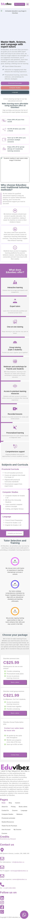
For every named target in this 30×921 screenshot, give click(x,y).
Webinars (19, 814)
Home (3, 803)
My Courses (17, 829)
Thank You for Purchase (9, 825)
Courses (15, 810)
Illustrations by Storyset (8, 839)
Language (24, 810)
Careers (17, 803)
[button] (27, 4)
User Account (6, 829)
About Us (5, 806)
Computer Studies (7, 814)
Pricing (13, 806)
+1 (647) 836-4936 (9, 888)
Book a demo (23, 806)
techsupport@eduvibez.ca (19, 870)
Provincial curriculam (8, 818)
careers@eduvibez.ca (19, 879)
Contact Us (5, 810)
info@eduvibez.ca (18, 862)
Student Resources (8, 822)
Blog (10, 803)
